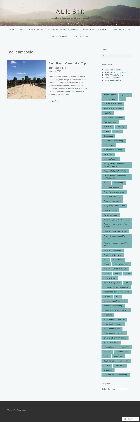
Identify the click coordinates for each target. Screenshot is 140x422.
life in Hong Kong (121, 264)
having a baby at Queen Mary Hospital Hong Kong (115, 165)
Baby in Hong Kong (59, 36)
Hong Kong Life (36, 29)
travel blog (118, 356)
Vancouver (120, 365)
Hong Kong (118, 183)
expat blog (108, 154)
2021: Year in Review (113, 70)
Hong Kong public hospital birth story (116, 244)
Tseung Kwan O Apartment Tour (117, 72)
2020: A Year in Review (114, 75)
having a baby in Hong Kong (115, 171)
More (68, 94)
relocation (108, 315)
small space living (111, 342)
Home (12, 29)
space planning (110, 347)
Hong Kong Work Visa (112, 255)
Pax (117, 296)
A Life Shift (70, 11)
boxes (106, 131)
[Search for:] (117, 56)
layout (106, 264)
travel (106, 356)
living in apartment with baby (115, 269)
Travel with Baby (81, 36)
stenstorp (125, 347)
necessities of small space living (116, 292)
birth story (108, 127)
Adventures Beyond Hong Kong (63, 29)
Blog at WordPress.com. (16, 410)
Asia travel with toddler (113, 108)
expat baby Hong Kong (113, 150)
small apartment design (113, 324)
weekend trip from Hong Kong (115, 375)
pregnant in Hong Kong (113, 306)
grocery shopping (111, 159)
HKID (106, 183)
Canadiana (108, 136)
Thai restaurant (122, 352)
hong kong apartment (112, 187)
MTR (127, 283)
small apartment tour (112, 329)
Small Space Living (122, 29)
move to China (109, 278)
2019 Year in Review (113, 80)
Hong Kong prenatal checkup (115, 231)
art (122, 99)
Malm (117, 273)
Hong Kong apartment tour (114, 192)
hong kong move (110, 215)
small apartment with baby (114, 333)
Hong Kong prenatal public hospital (114, 237)
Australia (107, 113)
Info (21, 29)
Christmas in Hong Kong (113, 141)
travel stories (109, 361)
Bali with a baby (110, 122)
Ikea (105, 260)
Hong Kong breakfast (112, 201)
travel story (124, 361)
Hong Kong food (110, 210)
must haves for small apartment (116, 287)
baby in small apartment (113, 118)
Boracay (121, 127)
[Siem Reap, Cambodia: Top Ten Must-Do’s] (56, 101)
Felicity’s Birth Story (112, 78)
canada (118, 131)
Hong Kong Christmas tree (114, 206)
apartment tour (109, 99)
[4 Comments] (53, 101)
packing (107, 296)
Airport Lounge (110, 95)
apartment (125, 95)
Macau (106, 273)
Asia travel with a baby (113, 104)
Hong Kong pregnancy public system (115, 225)
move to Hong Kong (112, 283)
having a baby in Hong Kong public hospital (115, 177)
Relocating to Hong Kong (95, 29)
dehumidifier (109, 145)
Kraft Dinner (118, 260)
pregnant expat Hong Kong (114, 301)
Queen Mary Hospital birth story (116, 310)
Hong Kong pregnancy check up (116, 219)
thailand (107, 352)
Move (127, 273)
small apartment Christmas (114, 319)
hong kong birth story (112, 196)
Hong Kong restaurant (112, 250)
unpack (107, 365)
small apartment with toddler (115, 338)
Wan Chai (108, 370)
